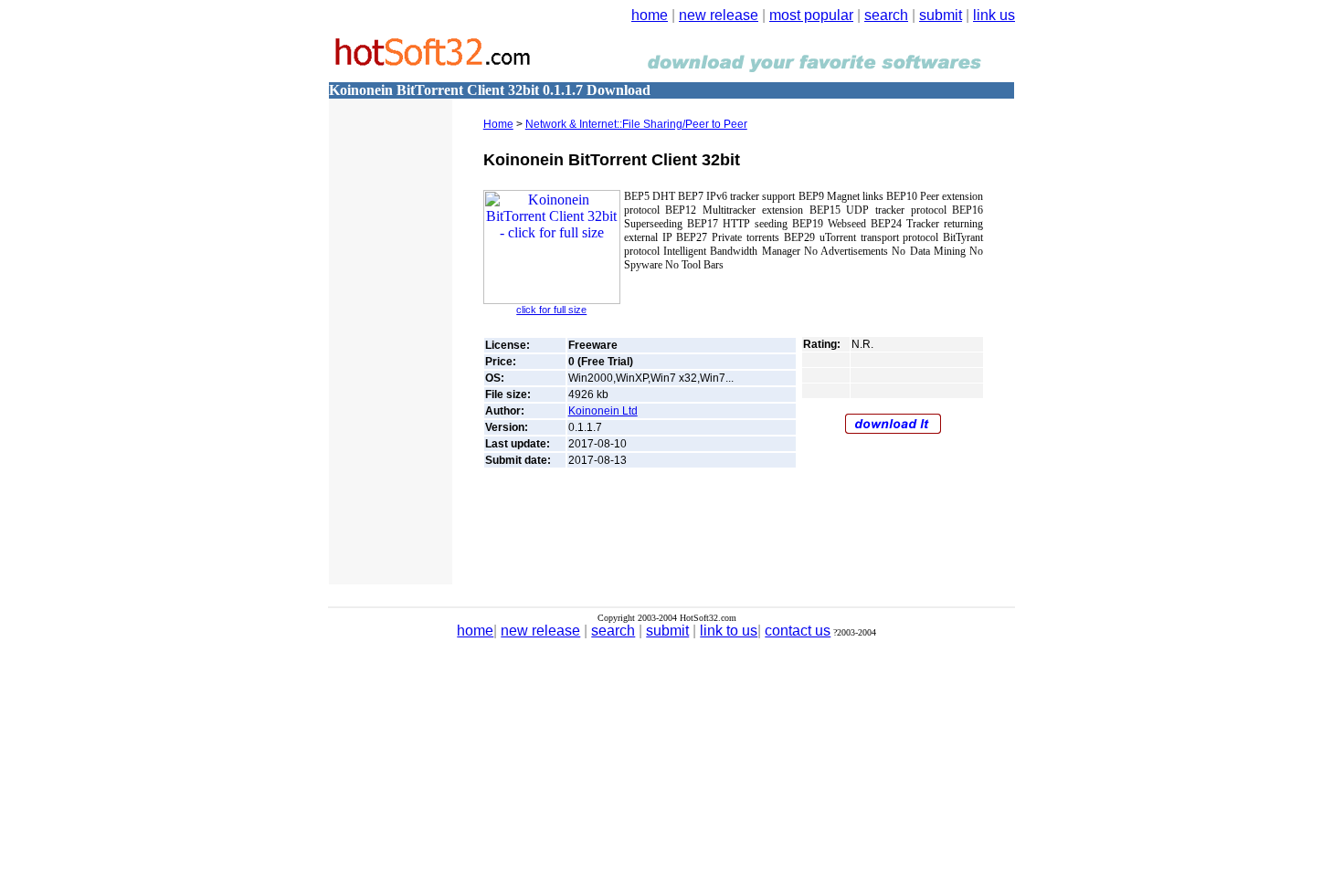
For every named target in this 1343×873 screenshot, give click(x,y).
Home (498, 124)
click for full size (551, 309)
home (649, 15)
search (886, 15)
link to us (728, 630)
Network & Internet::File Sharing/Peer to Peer (636, 124)
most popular (811, 15)
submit (940, 15)
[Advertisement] (384, 306)
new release (718, 15)
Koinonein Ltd (603, 411)
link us (994, 15)
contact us (797, 630)
